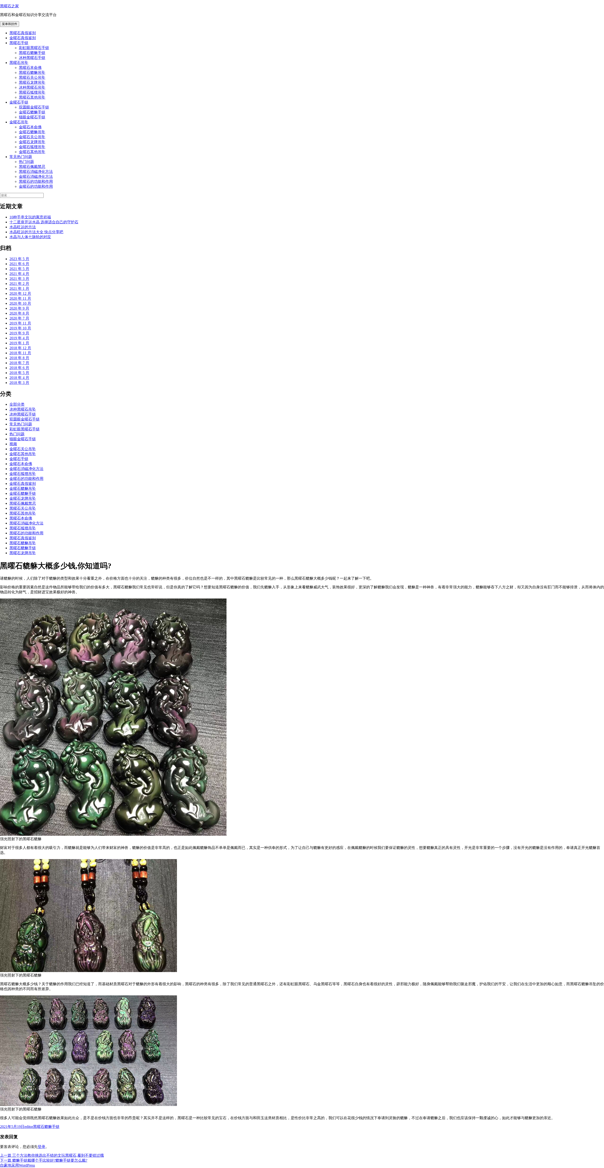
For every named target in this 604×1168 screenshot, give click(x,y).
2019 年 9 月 (19, 333)
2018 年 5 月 (19, 373)
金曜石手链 (18, 102)
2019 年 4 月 (19, 338)
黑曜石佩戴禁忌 (32, 167)
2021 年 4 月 (19, 274)
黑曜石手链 (18, 43)
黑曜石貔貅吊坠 (32, 73)
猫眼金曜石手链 (32, 117)
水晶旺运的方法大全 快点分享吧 (36, 232)
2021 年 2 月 (19, 284)
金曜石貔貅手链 (32, 112)
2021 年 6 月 (19, 264)
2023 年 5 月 (19, 259)
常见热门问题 (20, 157)
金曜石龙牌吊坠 (32, 142)
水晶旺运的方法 (22, 227)
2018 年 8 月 (19, 358)
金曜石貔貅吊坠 (32, 132)
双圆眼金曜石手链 (34, 107)
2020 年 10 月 (20, 303)
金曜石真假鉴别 (22, 38)
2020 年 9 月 (19, 308)
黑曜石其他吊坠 (32, 97)
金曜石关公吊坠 (32, 137)
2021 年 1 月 (19, 289)
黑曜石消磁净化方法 (36, 172)
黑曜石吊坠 (18, 63)
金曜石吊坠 (18, 122)
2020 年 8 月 (19, 313)
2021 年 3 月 (19, 279)
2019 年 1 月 (19, 343)
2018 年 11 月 (20, 353)
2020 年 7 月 (19, 318)
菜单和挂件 (9, 24)
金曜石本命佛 (30, 127)
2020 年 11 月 (20, 298)
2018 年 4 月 (19, 378)
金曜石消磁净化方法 (36, 177)
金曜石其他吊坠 (32, 152)
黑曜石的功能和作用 (36, 181)
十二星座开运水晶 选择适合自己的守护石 (43, 222)
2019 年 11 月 (20, 323)
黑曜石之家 (9, 6)
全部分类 (17, 404)
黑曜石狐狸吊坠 (32, 92)
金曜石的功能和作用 (36, 186)
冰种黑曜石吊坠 (32, 87)
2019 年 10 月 (20, 328)
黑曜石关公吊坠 (32, 77)
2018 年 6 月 (19, 368)
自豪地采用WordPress (17, 1165)
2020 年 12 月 (20, 293)
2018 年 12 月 (20, 348)
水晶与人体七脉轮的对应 (30, 237)
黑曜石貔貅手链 (32, 53)
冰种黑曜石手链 (32, 58)
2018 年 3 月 (19, 383)
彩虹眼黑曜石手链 (34, 48)
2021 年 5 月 (19, 269)
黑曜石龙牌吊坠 (32, 82)
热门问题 (26, 162)
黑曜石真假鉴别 (22, 33)
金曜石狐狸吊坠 (32, 147)
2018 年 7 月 (19, 363)
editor (29, 1127)
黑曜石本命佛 (30, 68)
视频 (13, 444)
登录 (41, 1147)
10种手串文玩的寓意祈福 (30, 217)
